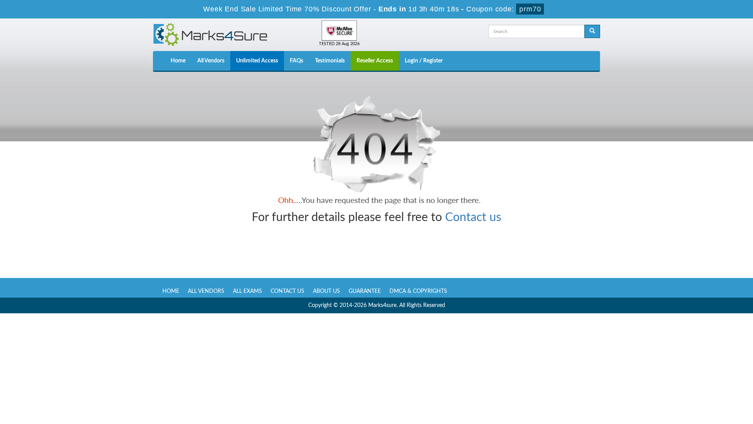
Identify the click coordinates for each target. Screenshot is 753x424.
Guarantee (365, 291)
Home (178, 61)
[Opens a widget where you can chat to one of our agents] (699, 379)
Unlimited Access (257, 61)
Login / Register (424, 61)
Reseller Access (374, 61)
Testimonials (330, 61)
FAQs (296, 61)
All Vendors (210, 61)
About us (326, 291)
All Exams (247, 291)
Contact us (473, 217)
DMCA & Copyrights (418, 291)
